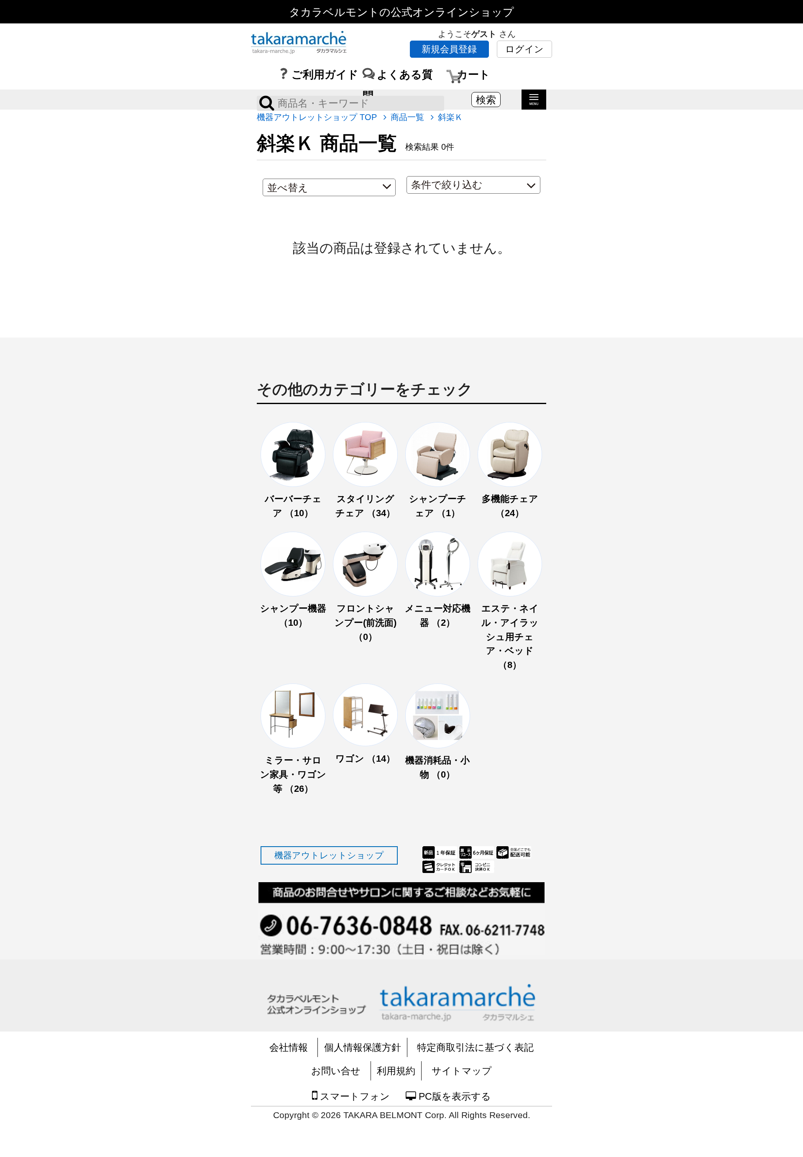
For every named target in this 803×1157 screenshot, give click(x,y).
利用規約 (396, 1070)
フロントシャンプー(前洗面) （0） (365, 622)
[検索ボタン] (267, 103)
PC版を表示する (453, 1096)
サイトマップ (462, 1070)
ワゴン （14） (365, 758)
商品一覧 (407, 117)
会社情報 (288, 1047)
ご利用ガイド (325, 73)
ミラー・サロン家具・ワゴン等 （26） (293, 774)
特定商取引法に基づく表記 (475, 1047)
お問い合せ (336, 1070)
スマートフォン (353, 1096)
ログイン (524, 49)
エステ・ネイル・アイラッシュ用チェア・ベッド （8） (510, 636)
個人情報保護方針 (362, 1047)
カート (473, 73)
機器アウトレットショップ (329, 855)
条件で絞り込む (447, 184)
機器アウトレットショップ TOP (317, 117)
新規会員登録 (449, 49)
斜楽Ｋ (450, 117)
